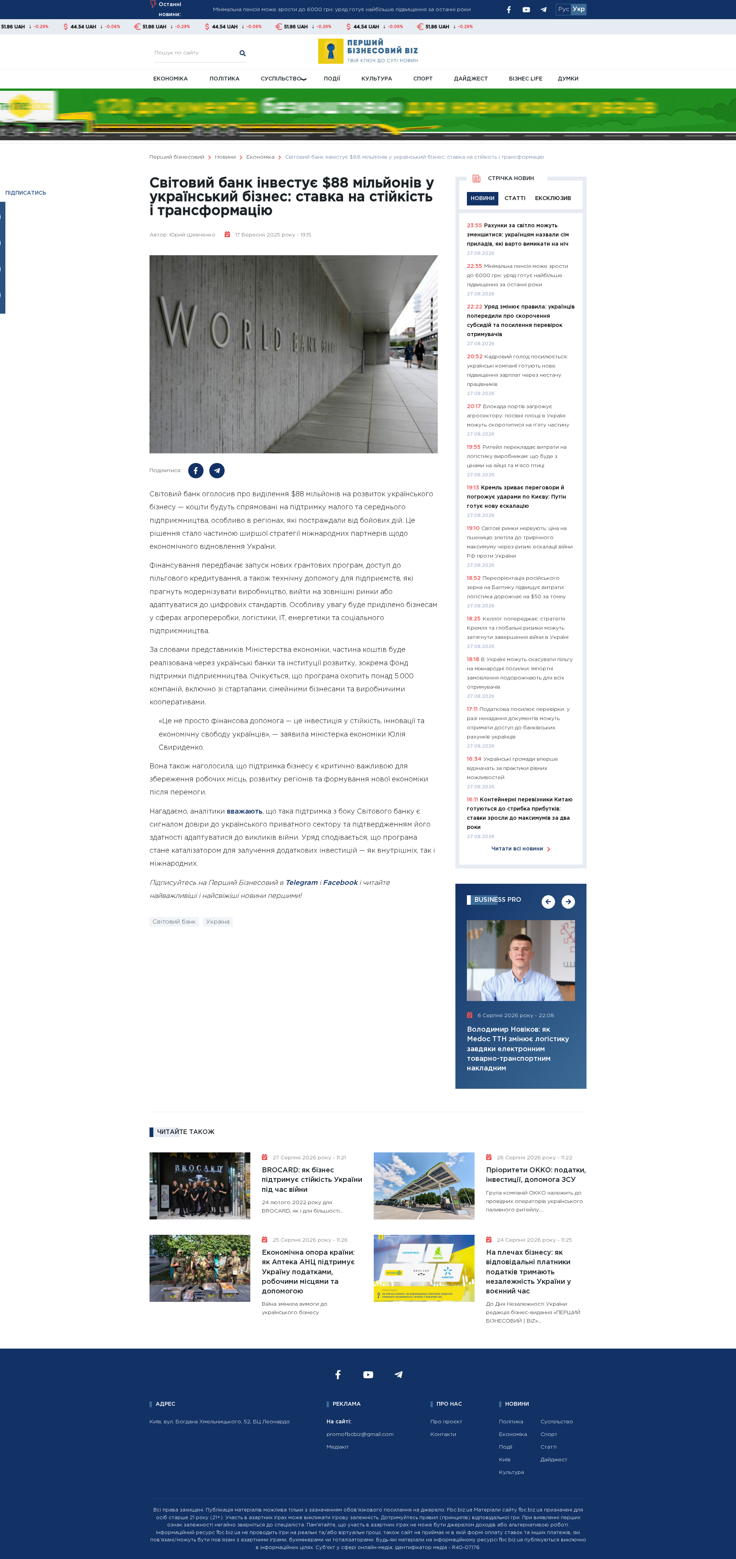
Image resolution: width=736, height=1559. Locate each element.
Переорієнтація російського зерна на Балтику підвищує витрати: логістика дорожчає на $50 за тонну (516, 587)
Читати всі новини (517, 849)
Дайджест (471, 79)
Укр (579, 9)
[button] (548, 902)
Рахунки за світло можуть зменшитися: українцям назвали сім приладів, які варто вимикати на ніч (518, 234)
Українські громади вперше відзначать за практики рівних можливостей (512, 768)
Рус (563, 9)
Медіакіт (338, 1447)
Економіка (170, 79)
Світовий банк (174, 922)
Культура (376, 79)
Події (332, 79)
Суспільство (281, 79)
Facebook (340, 883)
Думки (568, 79)
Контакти (443, 1434)
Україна (218, 922)
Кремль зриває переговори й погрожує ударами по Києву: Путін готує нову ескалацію (516, 497)
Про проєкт (446, 1422)
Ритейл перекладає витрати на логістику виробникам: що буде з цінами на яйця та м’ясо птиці (517, 456)
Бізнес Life (525, 79)
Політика (225, 79)
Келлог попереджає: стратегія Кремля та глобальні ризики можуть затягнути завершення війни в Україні (517, 628)
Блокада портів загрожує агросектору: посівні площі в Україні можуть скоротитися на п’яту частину (518, 415)
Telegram (301, 883)
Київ (505, 1459)
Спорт (423, 79)
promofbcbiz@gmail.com (360, 1434)
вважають (244, 812)
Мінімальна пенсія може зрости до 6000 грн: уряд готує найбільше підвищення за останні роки (517, 275)
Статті (548, 1447)
